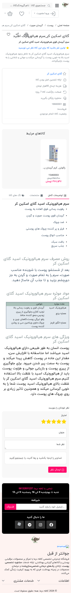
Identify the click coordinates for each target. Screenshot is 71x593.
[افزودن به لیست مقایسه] (26, 34)
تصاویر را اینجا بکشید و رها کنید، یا (35, 458)
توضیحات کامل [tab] (56, 195)
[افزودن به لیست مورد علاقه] (9, 34)
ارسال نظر (55, 469)
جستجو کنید (16, 458)
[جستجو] (49, 6)
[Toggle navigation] (57, 5)
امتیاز (64, 415)
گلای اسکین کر (54, 73)
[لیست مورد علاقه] (21, 13)
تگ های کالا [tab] (15, 195)
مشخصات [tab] (35, 195)
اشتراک (10, 507)
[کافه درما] (65, 4)
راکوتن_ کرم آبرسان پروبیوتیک (50, 168)
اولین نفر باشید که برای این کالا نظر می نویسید (42, 48)
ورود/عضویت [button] (43, 13)
